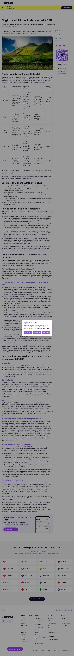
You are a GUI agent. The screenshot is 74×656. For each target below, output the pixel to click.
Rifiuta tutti (28, 332)
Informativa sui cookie (43, 328)
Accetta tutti (46, 332)
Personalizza (37, 332)
